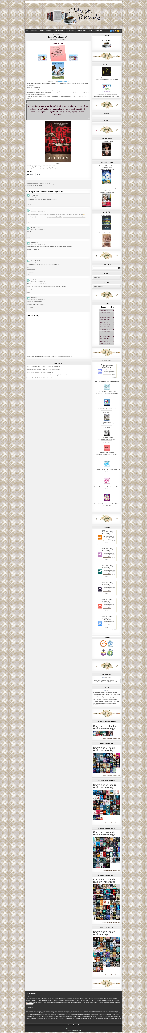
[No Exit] (118, 862)
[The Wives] (111, 809)
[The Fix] (111, 919)
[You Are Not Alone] (108, 815)
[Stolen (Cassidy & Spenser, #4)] (111, 966)
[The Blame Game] (94, 735)
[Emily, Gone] (101, 857)
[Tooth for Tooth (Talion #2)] (118, 794)
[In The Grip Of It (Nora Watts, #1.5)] (104, 909)
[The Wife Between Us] (108, 919)
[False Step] (114, 846)
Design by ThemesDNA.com (73, 1030)
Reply (28, 204)
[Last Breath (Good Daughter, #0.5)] (114, 951)
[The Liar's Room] (104, 894)
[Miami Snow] (94, 904)
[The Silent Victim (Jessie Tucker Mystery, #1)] (118, 810)
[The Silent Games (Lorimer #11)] (118, 919)
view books (114, 377)
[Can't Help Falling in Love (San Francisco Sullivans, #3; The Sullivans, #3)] (98, 951)
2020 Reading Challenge (107, 566)
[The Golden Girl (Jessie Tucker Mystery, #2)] (114, 804)
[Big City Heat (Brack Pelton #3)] (114, 956)
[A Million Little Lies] (108, 805)
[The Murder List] (111, 846)
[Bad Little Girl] (114, 919)
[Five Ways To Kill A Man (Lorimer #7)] (108, 951)
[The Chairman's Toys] (108, 904)
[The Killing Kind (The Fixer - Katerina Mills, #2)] (101, 972)
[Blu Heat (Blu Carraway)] (104, 962)
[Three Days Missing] (111, 904)
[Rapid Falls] (94, 867)
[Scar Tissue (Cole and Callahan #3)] (101, 904)
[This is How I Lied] (108, 809)
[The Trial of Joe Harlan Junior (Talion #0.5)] (94, 799)
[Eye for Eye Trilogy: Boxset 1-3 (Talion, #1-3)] (111, 793)
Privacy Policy (98, 31)
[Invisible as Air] (111, 841)
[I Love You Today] (114, 961)
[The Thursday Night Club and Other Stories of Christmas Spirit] (114, 941)
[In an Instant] (114, 809)
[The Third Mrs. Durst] (108, 799)
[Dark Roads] (101, 767)
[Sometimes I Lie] (94, 946)
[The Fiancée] (111, 767)
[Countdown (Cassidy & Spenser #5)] (118, 941)
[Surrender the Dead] (94, 794)
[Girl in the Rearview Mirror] (104, 852)
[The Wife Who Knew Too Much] (94, 810)
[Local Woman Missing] (104, 762)
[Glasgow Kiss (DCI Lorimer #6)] (108, 956)
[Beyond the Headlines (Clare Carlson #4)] (98, 794)
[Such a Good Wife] (94, 762)
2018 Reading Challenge (107, 600)
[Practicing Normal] (104, 956)
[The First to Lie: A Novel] (98, 804)
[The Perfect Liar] (101, 867)
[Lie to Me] (111, 914)
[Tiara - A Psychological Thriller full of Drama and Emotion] (104, 867)
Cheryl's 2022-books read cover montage (104, 727)
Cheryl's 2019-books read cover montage (104, 833)
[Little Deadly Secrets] (108, 794)
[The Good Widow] (108, 914)
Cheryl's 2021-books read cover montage (104, 749)
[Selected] (101, 909)
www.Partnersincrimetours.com (107, 77)
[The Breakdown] (94, 951)
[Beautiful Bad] (104, 889)
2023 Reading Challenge (107, 365)
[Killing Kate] (108, 967)
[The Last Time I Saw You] (104, 857)
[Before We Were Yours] (98, 894)
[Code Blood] (94, 960)
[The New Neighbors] (98, 899)
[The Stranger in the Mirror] (94, 772)
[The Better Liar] (98, 820)
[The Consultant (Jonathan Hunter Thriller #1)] (108, 909)
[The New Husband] (101, 841)
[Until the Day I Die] (94, 862)
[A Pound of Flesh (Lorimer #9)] (98, 946)
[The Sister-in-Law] (118, 757)
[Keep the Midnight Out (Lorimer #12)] (101, 914)
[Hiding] (104, 914)
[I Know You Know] (94, 894)
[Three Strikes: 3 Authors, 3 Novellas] (101, 899)
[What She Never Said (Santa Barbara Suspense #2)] (98, 852)
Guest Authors (70, 31)
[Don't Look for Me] (111, 799)
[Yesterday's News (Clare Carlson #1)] (98, 914)
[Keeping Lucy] (108, 847)
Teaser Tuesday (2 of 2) (58, 37)
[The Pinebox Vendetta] (98, 809)
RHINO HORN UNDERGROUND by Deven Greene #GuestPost (43, 366)
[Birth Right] (94, 847)
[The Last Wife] (98, 762)
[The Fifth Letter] (108, 961)
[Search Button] (120, 31)
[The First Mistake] (108, 852)
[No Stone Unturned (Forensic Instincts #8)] (94, 820)
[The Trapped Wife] (104, 757)
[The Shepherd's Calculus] (101, 919)
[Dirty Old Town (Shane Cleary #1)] (104, 815)
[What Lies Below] (118, 914)
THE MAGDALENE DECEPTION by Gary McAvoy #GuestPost (43, 369)
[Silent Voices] (104, 846)
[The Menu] (118, 804)
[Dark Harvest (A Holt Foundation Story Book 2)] (111, 951)
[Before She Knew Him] (118, 857)
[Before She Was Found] (111, 852)
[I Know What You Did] (114, 767)
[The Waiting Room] (101, 889)
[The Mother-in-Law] (94, 805)
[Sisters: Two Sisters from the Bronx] (104, 804)
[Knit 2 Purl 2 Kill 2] (101, 814)
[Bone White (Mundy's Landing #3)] (101, 962)
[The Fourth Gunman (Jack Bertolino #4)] (104, 919)
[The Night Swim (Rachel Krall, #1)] (118, 799)
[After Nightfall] (101, 894)
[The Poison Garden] (108, 841)
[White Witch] (98, 919)
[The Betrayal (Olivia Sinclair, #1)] (114, 772)
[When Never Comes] (108, 889)
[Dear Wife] (114, 852)
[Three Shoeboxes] (94, 919)
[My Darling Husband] (111, 735)
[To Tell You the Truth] (104, 799)
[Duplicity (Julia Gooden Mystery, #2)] (118, 951)
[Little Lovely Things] (94, 857)
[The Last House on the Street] (104, 735)
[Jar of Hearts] (114, 899)
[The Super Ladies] (94, 909)
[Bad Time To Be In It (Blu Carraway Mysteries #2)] (111, 909)
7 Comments (63, 39)
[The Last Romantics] (104, 862)
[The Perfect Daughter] (111, 772)
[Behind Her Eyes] (118, 967)
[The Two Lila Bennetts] (94, 852)
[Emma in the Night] (101, 804)
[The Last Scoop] (111, 815)
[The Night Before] (118, 852)
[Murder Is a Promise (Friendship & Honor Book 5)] (114, 909)
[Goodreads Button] (116, 31)
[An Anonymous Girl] (114, 894)
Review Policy (34, 31)
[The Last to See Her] (101, 794)
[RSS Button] (118, 31)
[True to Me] (94, 841)
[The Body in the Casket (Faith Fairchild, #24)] (108, 941)
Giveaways (48, 31)
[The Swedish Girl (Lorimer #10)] (104, 941)
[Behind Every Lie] (118, 814)
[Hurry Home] (111, 804)
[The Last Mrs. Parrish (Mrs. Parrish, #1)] (111, 899)
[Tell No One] (101, 862)
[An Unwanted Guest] (108, 899)
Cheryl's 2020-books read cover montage (104, 786)
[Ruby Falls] (108, 767)
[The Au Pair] (118, 889)
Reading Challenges (58, 31)
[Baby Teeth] (104, 904)
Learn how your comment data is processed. (60, 356)
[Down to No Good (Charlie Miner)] (104, 946)
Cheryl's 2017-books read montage (104, 933)
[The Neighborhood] (98, 841)
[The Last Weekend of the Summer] (114, 904)
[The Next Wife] (118, 767)
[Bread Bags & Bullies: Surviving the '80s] (114, 841)
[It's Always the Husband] (111, 889)
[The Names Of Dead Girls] (108, 946)
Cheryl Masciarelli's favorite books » (112, 738)
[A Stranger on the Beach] (101, 852)
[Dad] (98, 757)
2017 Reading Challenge (107, 617)
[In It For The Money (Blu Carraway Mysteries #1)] (104, 951)
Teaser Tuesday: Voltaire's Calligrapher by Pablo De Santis (50, 286)
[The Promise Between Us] (94, 914)
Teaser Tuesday (58, 35)
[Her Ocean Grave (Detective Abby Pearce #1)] (94, 767)
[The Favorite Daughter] (114, 862)
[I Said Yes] (111, 757)
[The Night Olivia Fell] (111, 862)
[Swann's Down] (98, 857)
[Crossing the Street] (111, 956)
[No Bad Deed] (114, 815)
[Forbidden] (101, 956)
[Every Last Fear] (98, 772)
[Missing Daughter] (94, 757)
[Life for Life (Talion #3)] (114, 794)
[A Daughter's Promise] (114, 946)
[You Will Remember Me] (104, 772)
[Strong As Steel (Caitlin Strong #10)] (108, 857)
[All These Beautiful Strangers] (98, 904)
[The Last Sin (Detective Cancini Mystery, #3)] (101, 966)
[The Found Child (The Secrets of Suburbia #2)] (104, 899)
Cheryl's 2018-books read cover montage (104, 880)
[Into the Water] (118, 894)
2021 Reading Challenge (107, 549)
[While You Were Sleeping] (94, 966)
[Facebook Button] (113, 31)
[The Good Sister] (111, 762)
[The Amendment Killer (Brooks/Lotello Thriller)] (101, 941)
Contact (91, 31)
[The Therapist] (108, 762)
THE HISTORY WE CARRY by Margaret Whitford (39, 372)
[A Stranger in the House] (111, 894)
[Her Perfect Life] (118, 762)
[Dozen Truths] (98, 961)
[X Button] (111, 31)
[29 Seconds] (118, 841)
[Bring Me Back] (114, 914)
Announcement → (85, 184)
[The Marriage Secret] (101, 735)
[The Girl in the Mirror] (101, 799)
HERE (42, 304)
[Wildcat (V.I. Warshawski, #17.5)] (98, 966)
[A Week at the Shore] (101, 810)
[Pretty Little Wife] (104, 794)
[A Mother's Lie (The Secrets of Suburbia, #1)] (118, 904)
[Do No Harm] (108, 773)
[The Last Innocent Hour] (114, 966)
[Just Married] (114, 762)
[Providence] (108, 894)
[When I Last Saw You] (104, 768)
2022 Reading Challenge (107, 532)
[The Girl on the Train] (118, 961)
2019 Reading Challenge (107, 583)
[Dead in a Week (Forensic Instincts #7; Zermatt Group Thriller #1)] (98, 889)
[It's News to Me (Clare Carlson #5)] (98, 735)
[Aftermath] (114, 757)
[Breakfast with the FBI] (101, 820)
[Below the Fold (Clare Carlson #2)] (98, 867)
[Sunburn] (118, 846)
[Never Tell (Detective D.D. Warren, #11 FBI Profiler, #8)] (94, 889)
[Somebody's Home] (108, 735)
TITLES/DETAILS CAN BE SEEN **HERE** (107, 381)
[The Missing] (111, 941)
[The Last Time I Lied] (118, 909)
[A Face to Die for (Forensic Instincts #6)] (94, 956)
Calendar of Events (81, 31)
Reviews (42, 31)
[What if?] (114, 799)
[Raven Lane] (104, 841)
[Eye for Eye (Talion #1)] (98, 799)
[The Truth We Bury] (98, 956)
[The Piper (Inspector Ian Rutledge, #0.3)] (94, 972)
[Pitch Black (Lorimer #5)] (118, 956)
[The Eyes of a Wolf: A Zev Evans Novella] (111, 962)
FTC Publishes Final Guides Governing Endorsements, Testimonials (59, 1011)
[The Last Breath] (118, 899)
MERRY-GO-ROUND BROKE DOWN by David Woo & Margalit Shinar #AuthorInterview (50, 375)
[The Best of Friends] (101, 772)
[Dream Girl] (98, 767)
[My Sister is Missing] (94, 814)
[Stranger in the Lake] (104, 809)
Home (27, 31)
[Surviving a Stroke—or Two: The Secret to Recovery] (111, 946)
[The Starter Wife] (101, 847)
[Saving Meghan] (114, 857)
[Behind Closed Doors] (104, 967)
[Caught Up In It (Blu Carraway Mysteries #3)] (98, 862)
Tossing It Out (31, 269)
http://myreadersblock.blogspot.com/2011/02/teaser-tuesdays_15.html (66, 217)
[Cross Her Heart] (94, 899)
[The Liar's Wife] (101, 757)
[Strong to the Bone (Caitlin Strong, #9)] (101, 946)
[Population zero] (101, 762)
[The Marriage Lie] (98, 909)
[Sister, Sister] (118, 946)
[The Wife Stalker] (98, 814)
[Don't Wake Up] (108, 862)
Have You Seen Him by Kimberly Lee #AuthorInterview (41, 377)
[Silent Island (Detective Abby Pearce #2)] (108, 757)
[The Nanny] (98, 846)
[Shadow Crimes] (94, 941)
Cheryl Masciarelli (107, 369)
